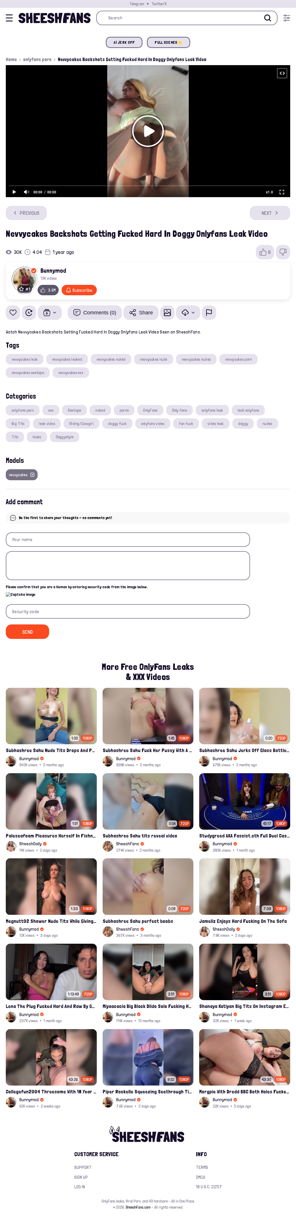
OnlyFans (150, 410)
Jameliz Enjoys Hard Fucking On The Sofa (243, 921)
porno (124, 410)
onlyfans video (152, 423)
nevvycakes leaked (67, 359)
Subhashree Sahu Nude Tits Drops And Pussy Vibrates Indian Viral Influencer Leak (51, 750)
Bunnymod (53, 270)
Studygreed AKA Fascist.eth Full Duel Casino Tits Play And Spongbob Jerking (244, 836)
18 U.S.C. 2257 (209, 1186)
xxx (51, 410)
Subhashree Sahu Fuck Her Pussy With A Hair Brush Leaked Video (148, 750)
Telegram (137, 3)
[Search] (267, 18)
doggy (243, 423)
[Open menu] (286, 17)
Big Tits (18, 423)
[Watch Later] (29, 312)
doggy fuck (117, 423)
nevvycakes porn (238, 359)
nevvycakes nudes (196, 359)
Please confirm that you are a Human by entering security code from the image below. (77, 586)
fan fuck (186, 423)
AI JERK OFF (124, 42)
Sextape (74, 410)
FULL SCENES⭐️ (168, 42)
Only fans (179, 410)
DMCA (200, 1177)
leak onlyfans (248, 410)
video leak (216, 423)
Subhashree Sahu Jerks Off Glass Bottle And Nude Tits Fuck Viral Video (244, 750)
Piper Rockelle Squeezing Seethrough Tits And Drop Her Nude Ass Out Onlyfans (148, 1091)
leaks (37, 437)
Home (11, 59)
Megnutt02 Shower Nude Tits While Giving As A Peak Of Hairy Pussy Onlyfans (51, 921)
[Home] (54, 18)
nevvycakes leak (25, 359)
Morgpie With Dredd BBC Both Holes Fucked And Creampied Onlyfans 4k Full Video (244, 1091)
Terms (202, 1167)
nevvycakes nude (153, 359)
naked (100, 410)
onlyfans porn (37, 59)
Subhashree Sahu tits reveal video (140, 836)
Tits (15, 437)
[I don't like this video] (283, 252)
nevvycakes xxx (70, 372)
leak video (47, 423)
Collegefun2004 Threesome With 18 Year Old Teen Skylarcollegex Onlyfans (51, 1091)
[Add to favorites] (13, 312)
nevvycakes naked (111, 359)
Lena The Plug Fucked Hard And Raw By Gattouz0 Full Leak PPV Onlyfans (51, 1006)
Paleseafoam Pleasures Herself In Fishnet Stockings (51, 836)
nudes (267, 423)
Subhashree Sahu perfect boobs (138, 921)
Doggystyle (65, 437)
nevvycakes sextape (28, 372)
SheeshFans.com (138, 1207)
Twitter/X (158, 3)
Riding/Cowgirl (81, 423)
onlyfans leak (212, 410)
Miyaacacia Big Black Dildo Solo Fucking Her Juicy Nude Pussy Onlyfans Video (148, 1006)
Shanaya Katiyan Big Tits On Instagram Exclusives (244, 1006)
